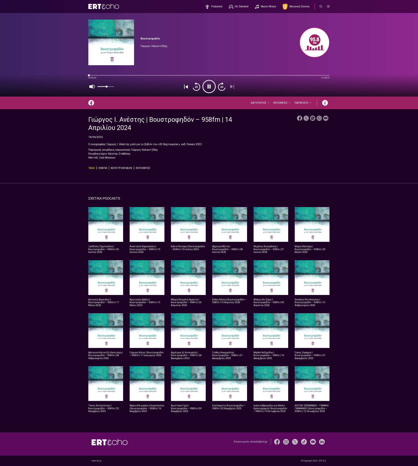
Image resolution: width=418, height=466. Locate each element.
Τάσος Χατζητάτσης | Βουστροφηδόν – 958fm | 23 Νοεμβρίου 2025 (103, 408)
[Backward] (196, 86)
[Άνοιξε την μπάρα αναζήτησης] (321, 6)
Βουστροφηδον (121, 168)
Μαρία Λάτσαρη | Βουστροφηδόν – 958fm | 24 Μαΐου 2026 (310, 249)
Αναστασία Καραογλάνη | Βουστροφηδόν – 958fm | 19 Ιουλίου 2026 (145, 249)
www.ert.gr (96, 461)
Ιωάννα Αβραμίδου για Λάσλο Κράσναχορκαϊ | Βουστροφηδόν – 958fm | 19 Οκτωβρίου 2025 (270, 408)
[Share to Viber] (312, 119)
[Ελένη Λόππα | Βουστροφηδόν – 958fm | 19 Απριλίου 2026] (229, 277)
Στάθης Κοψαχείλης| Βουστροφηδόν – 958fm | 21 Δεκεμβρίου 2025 (227, 355)
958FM (102, 168)
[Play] (209, 86)
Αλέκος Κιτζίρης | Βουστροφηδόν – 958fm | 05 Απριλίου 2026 (269, 302)
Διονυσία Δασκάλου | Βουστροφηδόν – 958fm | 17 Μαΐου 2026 (103, 302)
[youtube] (313, 441)
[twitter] (295, 441)
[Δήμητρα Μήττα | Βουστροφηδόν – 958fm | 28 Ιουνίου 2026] (229, 224)
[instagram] (286, 441)
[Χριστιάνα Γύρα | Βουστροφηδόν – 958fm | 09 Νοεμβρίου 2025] (188, 383)
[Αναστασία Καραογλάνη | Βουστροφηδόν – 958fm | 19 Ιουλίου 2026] (147, 224)
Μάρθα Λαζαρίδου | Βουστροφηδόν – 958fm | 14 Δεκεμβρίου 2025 (269, 355)
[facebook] (277, 441)
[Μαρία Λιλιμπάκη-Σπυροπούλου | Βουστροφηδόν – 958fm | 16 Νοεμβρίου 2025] (147, 383)
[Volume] (92, 86)
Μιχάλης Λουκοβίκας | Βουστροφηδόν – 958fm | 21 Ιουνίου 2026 (269, 249)
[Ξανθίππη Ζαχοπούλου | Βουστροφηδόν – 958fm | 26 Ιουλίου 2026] (105, 224)
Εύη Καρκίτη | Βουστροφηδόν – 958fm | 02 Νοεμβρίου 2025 (229, 407)
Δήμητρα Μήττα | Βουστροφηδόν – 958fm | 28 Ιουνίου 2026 (227, 249)
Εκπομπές (143, 168)
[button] (328, 6)
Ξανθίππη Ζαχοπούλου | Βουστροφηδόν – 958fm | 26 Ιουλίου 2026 (103, 249)
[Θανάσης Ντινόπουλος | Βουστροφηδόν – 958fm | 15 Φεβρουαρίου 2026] (312, 277)
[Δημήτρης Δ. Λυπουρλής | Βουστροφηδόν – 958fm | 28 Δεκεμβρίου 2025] (188, 330)
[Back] (186, 86)
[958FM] (313, 42)
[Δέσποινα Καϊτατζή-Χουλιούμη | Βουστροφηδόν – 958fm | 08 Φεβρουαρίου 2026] (105, 330)
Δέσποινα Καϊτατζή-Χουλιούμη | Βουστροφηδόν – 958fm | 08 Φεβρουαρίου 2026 (105, 355)
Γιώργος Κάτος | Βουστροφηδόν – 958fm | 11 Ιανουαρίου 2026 (147, 354)
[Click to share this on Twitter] (306, 119)
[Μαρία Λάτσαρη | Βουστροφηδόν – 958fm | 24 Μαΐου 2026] (312, 224)
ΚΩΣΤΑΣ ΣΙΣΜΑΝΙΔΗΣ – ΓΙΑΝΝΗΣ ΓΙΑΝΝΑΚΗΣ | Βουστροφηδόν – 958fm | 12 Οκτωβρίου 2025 (312, 408)
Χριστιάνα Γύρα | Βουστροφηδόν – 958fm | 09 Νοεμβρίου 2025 (186, 408)
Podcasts (217, 6)
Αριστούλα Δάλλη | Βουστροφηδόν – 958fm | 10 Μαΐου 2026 (145, 302)
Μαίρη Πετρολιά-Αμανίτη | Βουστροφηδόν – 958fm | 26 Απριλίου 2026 (186, 302)
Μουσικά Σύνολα (299, 6)
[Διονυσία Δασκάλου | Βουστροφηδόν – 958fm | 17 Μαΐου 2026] (105, 277)
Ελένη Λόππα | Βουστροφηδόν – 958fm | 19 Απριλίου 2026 (229, 301)
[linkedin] (322, 441)
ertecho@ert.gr (258, 441)
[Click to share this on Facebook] (299, 119)
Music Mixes (268, 6)
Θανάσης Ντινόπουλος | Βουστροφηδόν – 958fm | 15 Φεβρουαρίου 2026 (310, 302)
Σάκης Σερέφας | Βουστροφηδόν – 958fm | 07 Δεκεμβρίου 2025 (310, 355)
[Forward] (221, 86)
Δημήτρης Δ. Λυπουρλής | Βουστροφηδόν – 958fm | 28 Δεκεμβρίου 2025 (186, 355)
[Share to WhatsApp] (319, 119)
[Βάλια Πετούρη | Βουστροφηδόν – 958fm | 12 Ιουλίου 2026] (188, 224)
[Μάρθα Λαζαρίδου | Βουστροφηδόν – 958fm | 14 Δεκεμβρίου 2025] (271, 330)
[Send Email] (325, 119)
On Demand (241, 6)
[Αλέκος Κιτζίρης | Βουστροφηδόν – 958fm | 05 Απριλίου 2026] (271, 277)
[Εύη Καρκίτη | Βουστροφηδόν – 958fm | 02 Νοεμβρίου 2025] (229, 383)
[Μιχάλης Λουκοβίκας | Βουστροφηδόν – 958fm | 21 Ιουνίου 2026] (271, 224)
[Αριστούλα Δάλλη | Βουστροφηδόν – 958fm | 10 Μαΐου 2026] (147, 277)
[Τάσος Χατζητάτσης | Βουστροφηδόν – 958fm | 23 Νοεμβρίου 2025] (105, 383)
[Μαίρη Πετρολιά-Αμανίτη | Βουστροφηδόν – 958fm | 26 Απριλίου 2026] (188, 277)
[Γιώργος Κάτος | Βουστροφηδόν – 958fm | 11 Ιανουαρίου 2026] (147, 330)
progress (93, 76)
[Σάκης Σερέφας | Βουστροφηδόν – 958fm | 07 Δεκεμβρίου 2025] (312, 330)
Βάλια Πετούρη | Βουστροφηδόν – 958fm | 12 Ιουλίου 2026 (188, 248)
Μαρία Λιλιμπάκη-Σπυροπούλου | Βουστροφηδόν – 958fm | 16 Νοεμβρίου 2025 (147, 408)
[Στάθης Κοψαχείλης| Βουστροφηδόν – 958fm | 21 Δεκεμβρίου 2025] (229, 330)
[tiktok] (304, 441)
